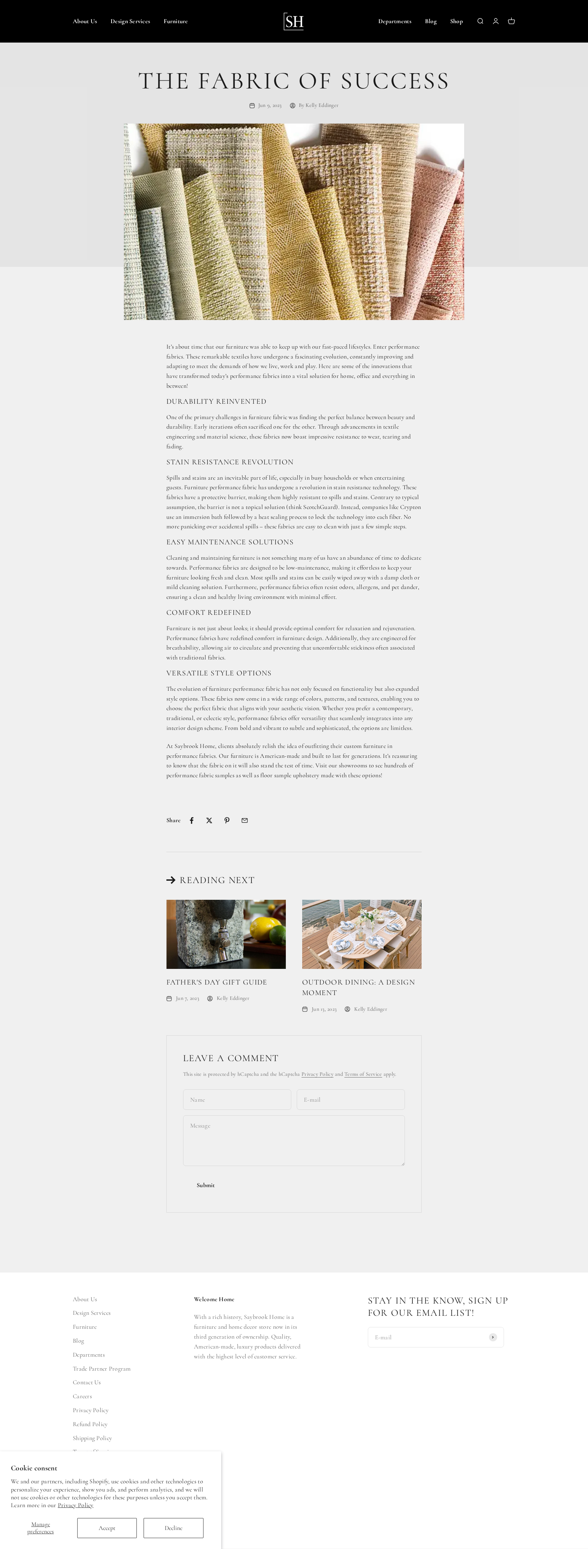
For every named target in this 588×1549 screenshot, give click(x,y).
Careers (82, 1396)
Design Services (130, 21)
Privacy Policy (76, 1505)
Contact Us (87, 1382)
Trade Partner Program (102, 1368)
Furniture (176, 21)
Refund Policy (90, 1424)
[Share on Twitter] (209, 820)
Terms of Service (363, 1074)
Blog (431, 21)
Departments (394, 21)
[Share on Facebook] (191, 820)
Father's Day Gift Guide (216, 982)
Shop (456, 21)
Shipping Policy (92, 1438)
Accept (107, 1528)
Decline (173, 1528)
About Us (85, 21)
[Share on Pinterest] (227, 820)
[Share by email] (244, 820)
